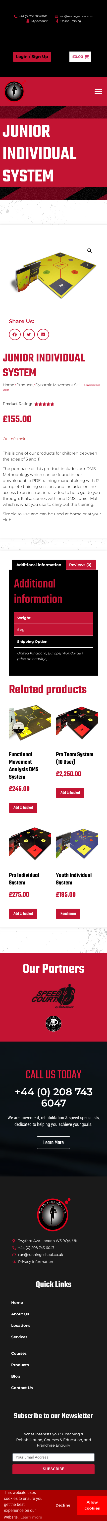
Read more (68, 914)
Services (19, 1337)
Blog (15, 1376)
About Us (20, 1314)
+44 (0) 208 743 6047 (54, 1097)
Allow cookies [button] (92, 1505)
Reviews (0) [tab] (80, 564)
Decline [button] (62, 1505)
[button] (98, 91)
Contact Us (22, 1387)
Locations (20, 1325)
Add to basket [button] (23, 808)
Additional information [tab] (38, 564)
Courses (19, 1353)
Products (24, 384)
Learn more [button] (31, 1517)
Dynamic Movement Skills (59, 384)
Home (8, 384)
